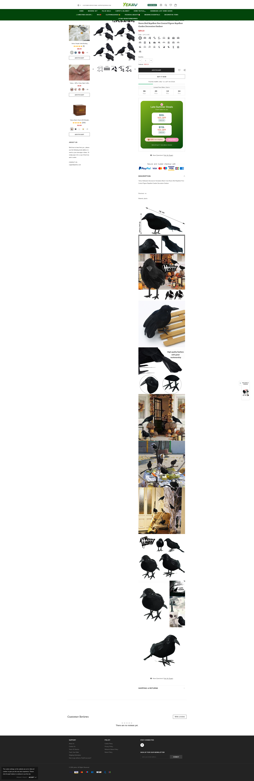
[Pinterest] (144, 401)
